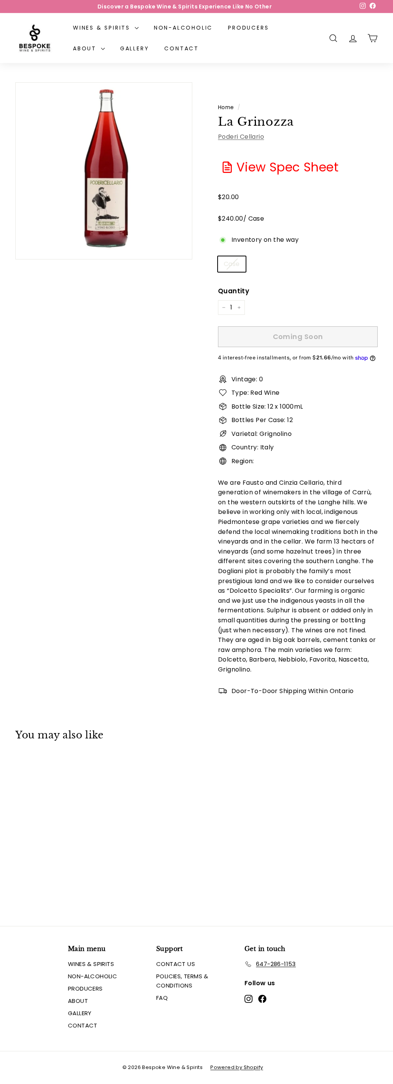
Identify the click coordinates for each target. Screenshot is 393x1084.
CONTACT (181, 48)
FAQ (162, 998)
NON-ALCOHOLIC (183, 28)
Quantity (233, 291)
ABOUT (86, 48)
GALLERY (134, 48)
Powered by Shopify (236, 1067)
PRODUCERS (248, 28)
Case (232, 263)
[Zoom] (104, 171)
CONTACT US (175, 964)
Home (226, 107)
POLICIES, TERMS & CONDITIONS (182, 980)
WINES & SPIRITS (103, 28)
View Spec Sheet (287, 167)
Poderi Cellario (241, 136)
